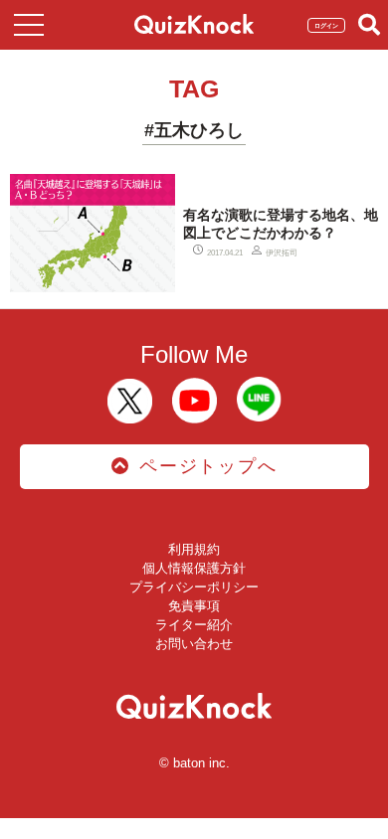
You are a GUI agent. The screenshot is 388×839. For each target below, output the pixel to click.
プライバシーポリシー (194, 587)
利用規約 (194, 549)
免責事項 (194, 605)
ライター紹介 (194, 624)
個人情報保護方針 (194, 568)
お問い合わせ (194, 643)
